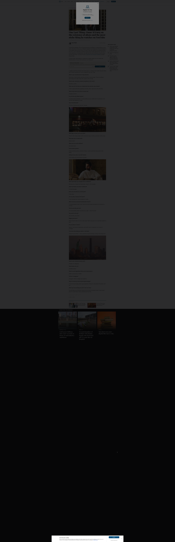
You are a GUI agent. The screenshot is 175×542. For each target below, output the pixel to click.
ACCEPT (114, 537)
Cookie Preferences (114, 540)
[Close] (122, 539)
